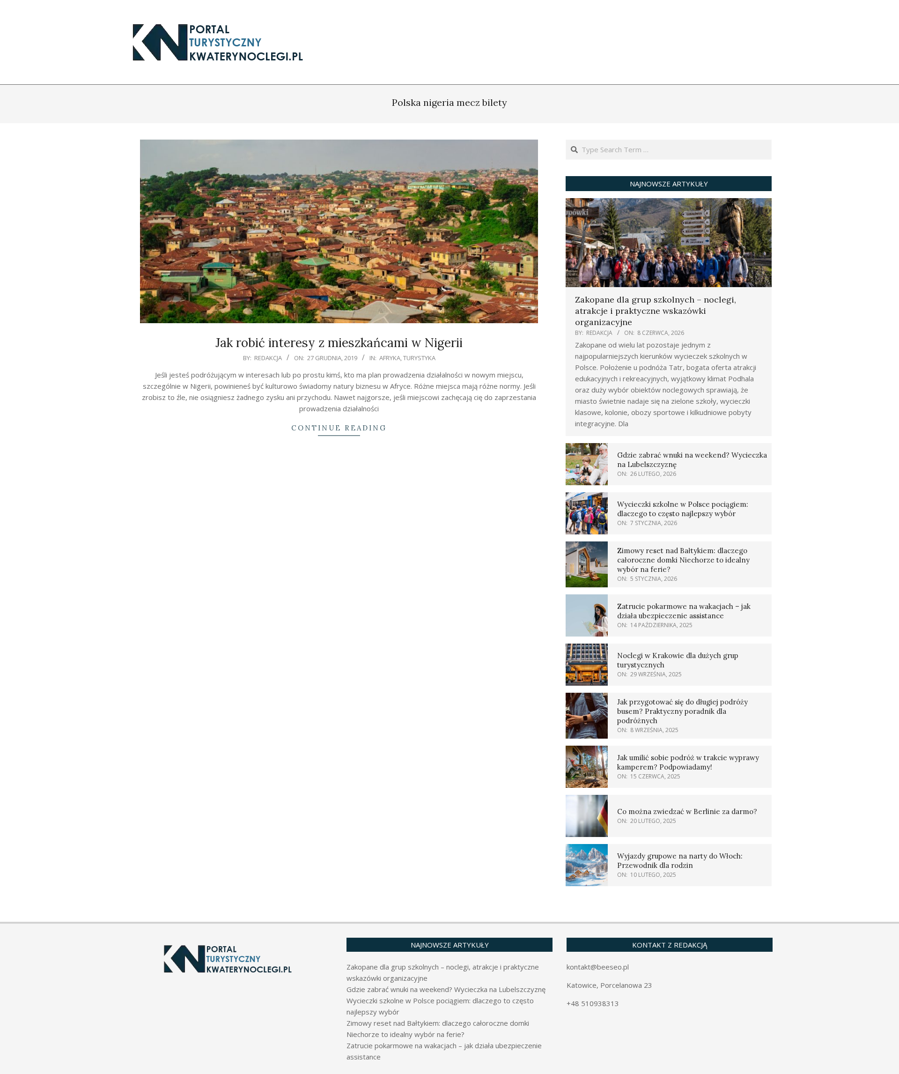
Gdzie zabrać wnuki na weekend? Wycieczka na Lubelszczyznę (445, 989)
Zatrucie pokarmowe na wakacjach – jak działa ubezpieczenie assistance (684, 611)
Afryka (389, 358)
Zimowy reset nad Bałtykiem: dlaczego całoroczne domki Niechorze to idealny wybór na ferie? (683, 560)
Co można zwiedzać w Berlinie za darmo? (687, 811)
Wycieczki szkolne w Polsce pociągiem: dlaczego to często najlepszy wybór (682, 509)
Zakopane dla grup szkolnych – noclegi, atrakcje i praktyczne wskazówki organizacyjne (655, 310)
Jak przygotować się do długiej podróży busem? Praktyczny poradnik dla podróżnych (682, 711)
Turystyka (419, 358)
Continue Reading (339, 427)
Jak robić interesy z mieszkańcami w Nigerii (339, 342)
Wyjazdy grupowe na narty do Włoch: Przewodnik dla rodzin (680, 861)
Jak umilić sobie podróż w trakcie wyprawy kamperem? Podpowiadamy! (688, 762)
